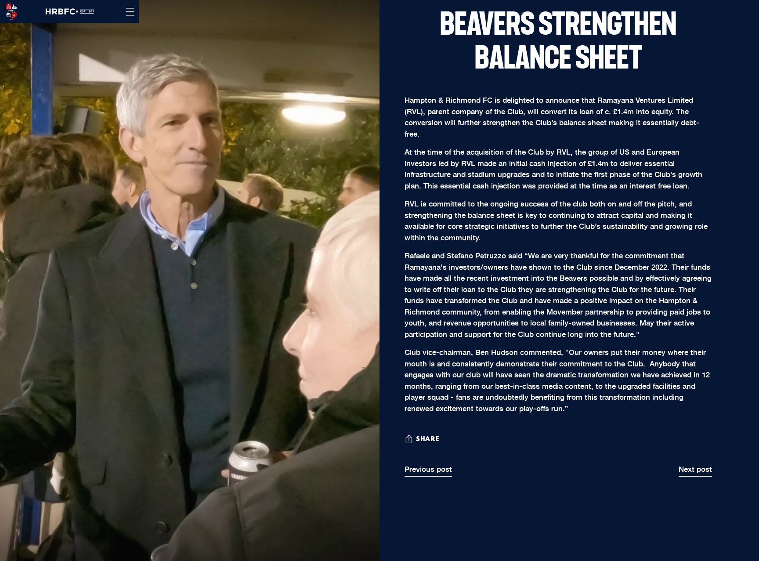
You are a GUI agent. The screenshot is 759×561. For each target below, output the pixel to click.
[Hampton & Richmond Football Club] (9, 11)
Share (427, 439)
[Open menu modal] (130, 11)
